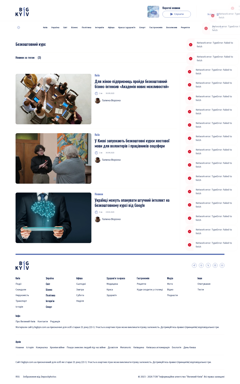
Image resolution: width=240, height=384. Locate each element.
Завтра (80, 289)
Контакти (43, 321)
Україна (55, 27)
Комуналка (42, 347)
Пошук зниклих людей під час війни (86, 347)
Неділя (80, 301)
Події (19, 284)
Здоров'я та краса (116, 278)
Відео (170, 289)
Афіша (111, 27)
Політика (86, 27)
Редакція (55, 321)
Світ (65, 27)
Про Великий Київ (25, 321)
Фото (170, 284)
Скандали (21, 289)
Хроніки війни (57, 347)
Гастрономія (155, 27)
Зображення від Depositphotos (39, 376)
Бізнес (74, 27)
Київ (45, 27)
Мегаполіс (125, 347)
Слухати (179, 14)
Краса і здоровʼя (126, 27)
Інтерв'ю (99, 27)
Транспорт (21, 301)
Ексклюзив (171, 27)
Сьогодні (81, 284)
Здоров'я (112, 295)
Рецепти (185, 27)
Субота (80, 295)
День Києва (189, 347)
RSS (18, 376)
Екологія (176, 347)
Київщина (138, 347)
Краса (110, 289)
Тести (201, 289)
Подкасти (172, 295)
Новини (99, 194)
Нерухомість (22, 295)
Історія (19, 307)
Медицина (112, 284)
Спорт (142, 27)
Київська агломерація (158, 347)
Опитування (204, 284)
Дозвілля (113, 347)
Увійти (211, 14)
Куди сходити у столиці (150, 289)
